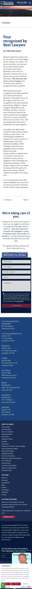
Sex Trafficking (6, 461)
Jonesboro (5, 236)
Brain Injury (5, 437)
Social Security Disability (9, 465)
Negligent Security (7, 453)
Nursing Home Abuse (8, 456)
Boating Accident (7, 434)
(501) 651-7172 (6, 410)
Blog (3, 485)
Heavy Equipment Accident (10, 449)
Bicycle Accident (6, 429)
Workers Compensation (9, 468)
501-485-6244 (8, 511)
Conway (26, 231)
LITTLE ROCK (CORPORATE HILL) (12, 334)
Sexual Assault (6, 463)
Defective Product (7, 439)
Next (25, 200)
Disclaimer (5, 492)
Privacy (4, 495)
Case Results (5, 483)
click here (12, 182)
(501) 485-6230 (6, 385)
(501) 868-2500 (6, 324)
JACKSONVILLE (6, 395)
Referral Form (8, 517)
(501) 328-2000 (6, 360)
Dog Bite (4, 441)
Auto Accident (6, 427)
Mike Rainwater (17, 79)
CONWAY (4, 358)
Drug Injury (5, 444)
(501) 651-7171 (6, 336)
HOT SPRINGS (6, 370)
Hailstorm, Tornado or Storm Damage (13, 446)
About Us (4, 478)
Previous (8, 200)
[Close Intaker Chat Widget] (30, 550)
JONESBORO (5, 407)
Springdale (18, 231)
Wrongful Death (7, 470)
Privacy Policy (19, 301)
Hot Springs (7, 234)
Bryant (14, 234)
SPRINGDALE (6, 346)
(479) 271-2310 (6, 348)
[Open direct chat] (28, 550)
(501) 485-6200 (6, 397)
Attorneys (5, 480)
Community (6, 23)
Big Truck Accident (7, 432)
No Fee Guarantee (10, 525)
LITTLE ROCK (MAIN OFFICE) (10, 321)
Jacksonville (21, 234)
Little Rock (15, 229)
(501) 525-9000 (6, 373)
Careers (4, 487)
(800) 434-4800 (22, 2)
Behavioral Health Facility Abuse (11, 458)
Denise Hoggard (15, 81)
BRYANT (4, 383)
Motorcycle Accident (8, 451)
